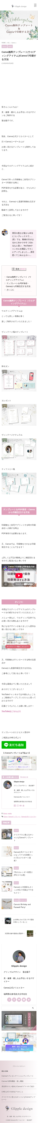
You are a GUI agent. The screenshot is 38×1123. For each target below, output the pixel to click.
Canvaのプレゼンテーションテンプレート (18, 1076)
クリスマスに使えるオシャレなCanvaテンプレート (23, 837)
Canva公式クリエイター (28, 817)
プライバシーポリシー (19, 1066)
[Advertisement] (19, 84)
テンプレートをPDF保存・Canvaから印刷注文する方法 (18, 284)
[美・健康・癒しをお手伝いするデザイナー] (19, 7)
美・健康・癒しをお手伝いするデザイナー (19, 1116)
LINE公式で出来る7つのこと (12, 1091)
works (10, 813)
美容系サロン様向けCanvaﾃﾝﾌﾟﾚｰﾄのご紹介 (18, 1086)
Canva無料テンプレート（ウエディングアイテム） (18, 278)
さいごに (10, 289)
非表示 (23, 269)
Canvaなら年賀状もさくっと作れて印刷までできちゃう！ (23, 890)
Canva (5, 813)
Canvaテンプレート (14, 817)
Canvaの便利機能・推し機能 (12, 1081)
